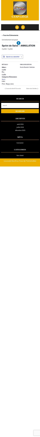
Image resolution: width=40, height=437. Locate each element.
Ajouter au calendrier (12, 57)
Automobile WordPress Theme (13, 161)
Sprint (3, 79)
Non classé (20, 155)
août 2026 (20, 124)
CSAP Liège (20, 16)
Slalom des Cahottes (31, 88)
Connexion (20, 143)
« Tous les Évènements (10, 35)
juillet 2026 (20, 127)
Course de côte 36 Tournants (13, 88)
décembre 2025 (20, 130)
